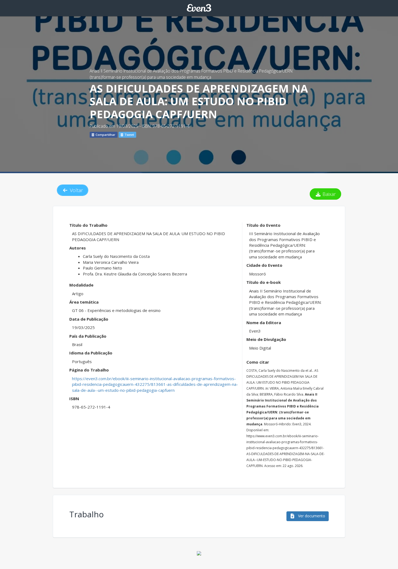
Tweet (129, 135)
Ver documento (311, 515)
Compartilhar (105, 135)
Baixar (328, 194)
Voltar (75, 190)
